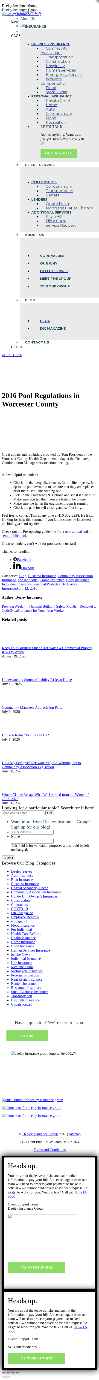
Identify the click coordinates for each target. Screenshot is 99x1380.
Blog (22, 576)
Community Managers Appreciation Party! (33, 707)
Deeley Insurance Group (40, 1134)
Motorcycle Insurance (27, 971)
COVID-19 (19, 909)
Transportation (21, 996)
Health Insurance (23, 938)
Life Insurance (21, 963)
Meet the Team (22, 967)
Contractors (19, 905)
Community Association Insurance (36, 892)
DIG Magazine (22, 913)
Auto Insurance (22, 875)
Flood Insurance (23, 925)
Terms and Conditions (50, 1150)
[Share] (8, 1373)
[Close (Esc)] (4, 1373)
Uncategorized (21, 1004)
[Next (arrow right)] (8, 1377)
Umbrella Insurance (25, 1000)
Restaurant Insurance (26, 988)
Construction (20, 900)
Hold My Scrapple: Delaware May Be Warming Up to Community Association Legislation (41, 765)
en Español (19, 921)
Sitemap (75, 1134)
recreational (74, 531)
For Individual (28, 580)
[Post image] (14, 644)
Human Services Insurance (30, 950)
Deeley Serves (21, 871)
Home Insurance (52, 580)
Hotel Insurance (77, 580)
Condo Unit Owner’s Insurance (34, 896)
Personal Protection (47, 584)
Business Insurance (42, 576)
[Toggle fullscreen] (13, 1373)
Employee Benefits (25, 917)
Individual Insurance (17, 584)
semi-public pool (14, 536)
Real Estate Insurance (26, 979)
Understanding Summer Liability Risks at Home (37, 680)
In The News (20, 954)
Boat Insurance (22, 880)
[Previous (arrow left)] (4, 1377)
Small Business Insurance (29, 992)
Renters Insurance (24, 983)
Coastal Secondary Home (29, 888)
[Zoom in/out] (17, 1373)
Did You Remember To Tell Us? (25, 735)
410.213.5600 (12, 355)
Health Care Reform (26, 934)
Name (15, 836)
